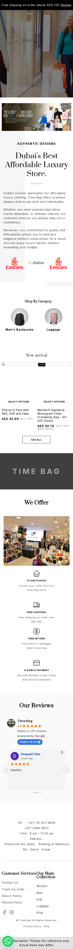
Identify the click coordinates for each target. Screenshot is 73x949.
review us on (28, 741)
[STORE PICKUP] (36, 573)
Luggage (19, 329)
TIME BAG (36, 471)
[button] (7, 941)
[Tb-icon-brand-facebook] (4, 912)
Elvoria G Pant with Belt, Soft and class (15, 411)
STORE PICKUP (36, 580)
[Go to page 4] (42, 792)
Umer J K (27, 754)
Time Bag (24, 721)
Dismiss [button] (66, 5)
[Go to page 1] (33, 792)
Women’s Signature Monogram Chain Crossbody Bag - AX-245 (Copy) (52, 415)
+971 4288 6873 (36, 828)
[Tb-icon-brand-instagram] (11, 912)
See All (36, 439)
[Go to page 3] (39, 792)
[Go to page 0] (30, 792)
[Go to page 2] (36, 793)
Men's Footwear (53, 329)
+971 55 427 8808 (41, 823)
